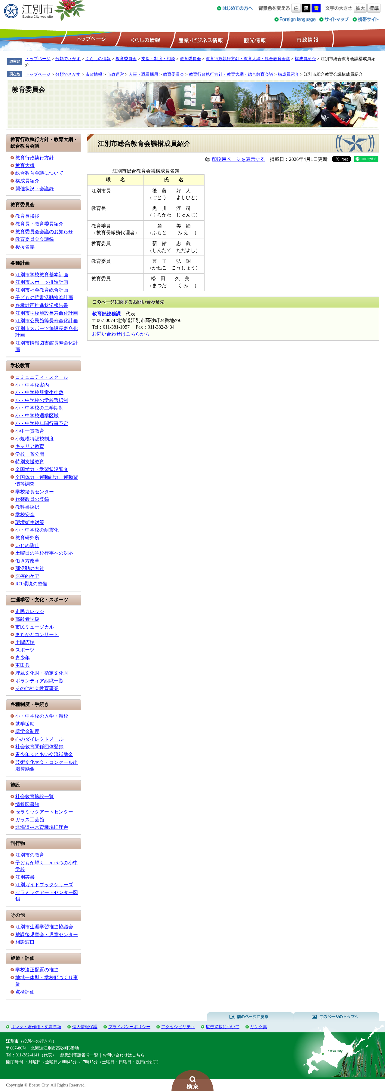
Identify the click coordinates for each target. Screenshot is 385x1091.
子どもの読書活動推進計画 (44, 297)
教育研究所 (27, 537)
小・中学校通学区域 (37, 415)
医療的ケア (27, 576)
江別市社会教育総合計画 (41, 290)
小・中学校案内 (32, 385)
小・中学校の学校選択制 (41, 400)
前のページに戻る (250, 1016)
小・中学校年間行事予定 (41, 423)
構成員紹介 (305, 58)
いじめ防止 (27, 545)
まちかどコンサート (37, 634)
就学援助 (25, 723)
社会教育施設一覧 (34, 796)
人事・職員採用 (143, 74)
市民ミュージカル (34, 627)
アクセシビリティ (178, 1026)
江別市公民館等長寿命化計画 (46, 320)
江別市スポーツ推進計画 (41, 282)
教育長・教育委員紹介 (39, 223)
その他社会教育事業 (37, 688)
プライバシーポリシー (129, 1026)
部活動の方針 (29, 568)
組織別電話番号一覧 (79, 1055)
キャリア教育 (29, 446)
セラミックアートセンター (44, 811)
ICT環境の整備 (31, 583)
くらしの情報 (145, 39)
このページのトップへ (336, 1016)
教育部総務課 (106, 313)
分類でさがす (68, 58)
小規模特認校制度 (34, 438)
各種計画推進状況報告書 (41, 305)
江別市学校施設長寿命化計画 (46, 313)
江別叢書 (25, 877)
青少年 (22, 657)
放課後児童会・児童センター (46, 934)
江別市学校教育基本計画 (41, 274)
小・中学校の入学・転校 (41, 716)
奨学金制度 (27, 731)
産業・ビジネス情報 (199, 39)
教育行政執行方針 (34, 157)
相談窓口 (25, 942)
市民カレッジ (29, 611)
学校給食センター (34, 491)
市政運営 (115, 74)
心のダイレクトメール (39, 739)
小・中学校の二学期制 (39, 407)
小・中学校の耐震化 (37, 529)
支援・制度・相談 (158, 58)
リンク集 (258, 1026)
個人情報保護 (84, 1026)
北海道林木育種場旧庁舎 (41, 827)
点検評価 (25, 991)
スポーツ (25, 649)
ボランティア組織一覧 (39, 680)
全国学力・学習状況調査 (41, 469)
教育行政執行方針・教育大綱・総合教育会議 (248, 58)
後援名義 (25, 247)
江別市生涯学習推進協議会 (44, 926)
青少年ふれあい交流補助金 (44, 754)
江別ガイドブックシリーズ (44, 884)
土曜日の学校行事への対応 (44, 553)
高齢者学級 (27, 619)
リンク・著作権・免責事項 (36, 1026)
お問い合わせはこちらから (121, 333)
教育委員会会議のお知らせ (44, 231)
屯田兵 (22, 665)
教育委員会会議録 (34, 239)
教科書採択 (27, 507)
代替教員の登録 (32, 499)
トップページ (90, 39)
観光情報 (254, 39)
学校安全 (25, 514)
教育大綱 (25, 165)
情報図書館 (27, 804)
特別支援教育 (29, 461)
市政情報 (307, 39)
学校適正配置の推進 (37, 969)
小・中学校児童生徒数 (39, 392)
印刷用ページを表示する (238, 159)
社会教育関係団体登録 (39, 746)
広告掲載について (222, 1026)
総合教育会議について (39, 173)
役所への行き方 (37, 1041)
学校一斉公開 (29, 454)
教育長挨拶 (27, 216)
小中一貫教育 (29, 431)
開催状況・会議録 (34, 188)
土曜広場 (25, 642)
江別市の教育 (29, 854)
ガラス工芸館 (29, 819)
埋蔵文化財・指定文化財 (41, 673)
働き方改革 (27, 560)
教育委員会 (126, 58)
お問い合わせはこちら (124, 1055)
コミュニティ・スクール (41, 377)
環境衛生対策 (29, 522)
